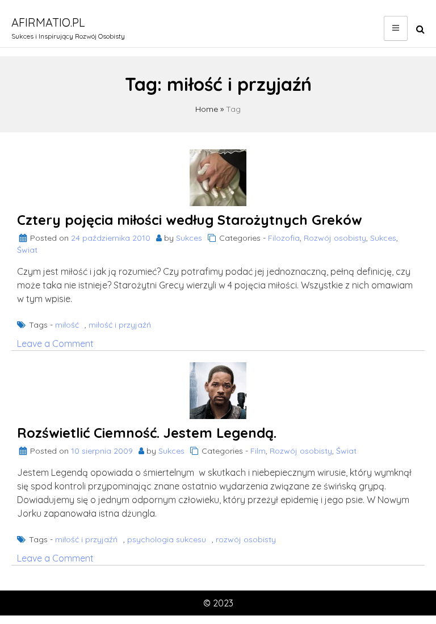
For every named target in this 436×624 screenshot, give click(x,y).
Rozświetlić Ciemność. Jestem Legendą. (146, 432)
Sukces (189, 238)
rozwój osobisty (246, 539)
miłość (67, 325)
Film (258, 451)
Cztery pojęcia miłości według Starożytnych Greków (189, 219)
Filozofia (284, 238)
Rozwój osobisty (335, 238)
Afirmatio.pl (48, 22)
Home (206, 109)
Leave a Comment (55, 343)
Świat (27, 250)
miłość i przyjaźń (120, 325)
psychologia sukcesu (166, 539)
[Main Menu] (396, 28)
